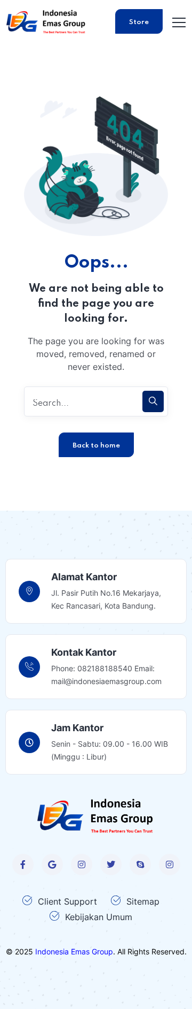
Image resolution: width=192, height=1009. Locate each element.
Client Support (67, 901)
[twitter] (111, 864)
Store (139, 22)
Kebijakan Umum (98, 917)
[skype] (140, 864)
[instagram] (81, 864)
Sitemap (142, 901)
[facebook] (23, 864)
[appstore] (52, 864)
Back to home (96, 445)
